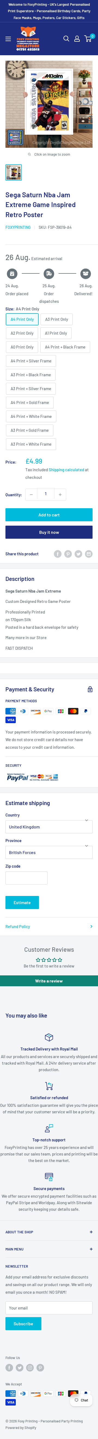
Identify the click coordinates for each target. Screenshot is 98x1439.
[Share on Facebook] (58, 554)
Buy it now (49, 532)
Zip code (12, 866)
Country (12, 814)
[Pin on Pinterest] (68, 554)
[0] (88, 38)
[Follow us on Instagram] (30, 1368)
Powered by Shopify (20, 1427)
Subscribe (23, 1323)
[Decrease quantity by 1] (31, 494)
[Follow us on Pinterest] (40, 1368)
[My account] (77, 39)
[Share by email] (89, 554)
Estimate (22, 902)
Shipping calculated (66, 469)
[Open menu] (8, 39)
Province (13, 840)
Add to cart (49, 514)
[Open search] (66, 39)
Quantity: (13, 494)
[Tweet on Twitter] (78, 554)
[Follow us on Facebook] (9, 1368)
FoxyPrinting (18, 227)
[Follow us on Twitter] (19, 1368)
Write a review (49, 980)
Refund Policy (17, 926)
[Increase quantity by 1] (60, 494)
